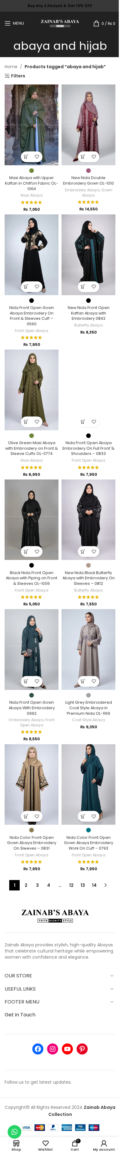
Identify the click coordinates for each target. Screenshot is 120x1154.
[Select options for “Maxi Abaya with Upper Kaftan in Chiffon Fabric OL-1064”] (26, 156)
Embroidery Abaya (82, 190)
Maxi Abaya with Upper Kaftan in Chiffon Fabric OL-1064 (31, 183)
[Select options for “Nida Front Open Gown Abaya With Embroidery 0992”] (26, 681)
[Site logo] (60, 23)
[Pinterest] (82, 1048)
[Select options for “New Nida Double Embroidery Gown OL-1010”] (83, 156)
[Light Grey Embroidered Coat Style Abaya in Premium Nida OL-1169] (88, 649)
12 (71, 885)
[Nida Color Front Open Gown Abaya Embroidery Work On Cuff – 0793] (88, 784)
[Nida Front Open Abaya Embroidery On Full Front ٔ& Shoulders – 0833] (88, 390)
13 (83, 885)
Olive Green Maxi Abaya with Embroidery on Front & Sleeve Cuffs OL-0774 (31, 448)
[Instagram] (52, 1048)
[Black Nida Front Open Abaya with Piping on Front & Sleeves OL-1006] (31, 519)
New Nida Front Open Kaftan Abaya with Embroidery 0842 (89, 313)
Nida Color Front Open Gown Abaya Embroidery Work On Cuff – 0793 (88, 843)
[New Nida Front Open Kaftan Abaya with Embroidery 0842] (88, 254)
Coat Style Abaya (88, 719)
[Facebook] (37, 1048)
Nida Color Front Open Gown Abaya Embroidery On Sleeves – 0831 (31, 843)
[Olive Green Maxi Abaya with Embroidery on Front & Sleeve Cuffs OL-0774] (31, 390)
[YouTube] (67, 1048)
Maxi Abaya (32, 195)
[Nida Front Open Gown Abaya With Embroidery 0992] (31, 649)
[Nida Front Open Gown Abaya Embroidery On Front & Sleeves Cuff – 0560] (31, 254)
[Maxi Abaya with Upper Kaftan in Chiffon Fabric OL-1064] (31, 124)
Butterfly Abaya (88, 325)
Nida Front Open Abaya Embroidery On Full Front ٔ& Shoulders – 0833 (88, 448)
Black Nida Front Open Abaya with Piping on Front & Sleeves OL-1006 (31, 578)
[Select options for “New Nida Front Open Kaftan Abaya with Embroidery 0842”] (83, 286)
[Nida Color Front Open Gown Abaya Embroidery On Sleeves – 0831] (31, 784)
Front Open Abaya (31, 330)
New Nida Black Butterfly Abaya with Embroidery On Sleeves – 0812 (88, 578)
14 (94, 885)
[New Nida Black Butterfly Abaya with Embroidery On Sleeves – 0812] (88, 519)
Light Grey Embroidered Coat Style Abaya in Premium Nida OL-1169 (88, 708)
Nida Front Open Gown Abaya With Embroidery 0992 (32, 708)
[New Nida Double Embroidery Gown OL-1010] (88, 124)
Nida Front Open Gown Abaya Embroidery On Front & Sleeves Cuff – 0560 (31, 316)
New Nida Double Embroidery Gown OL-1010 (88, 180)
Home (11, 67)
